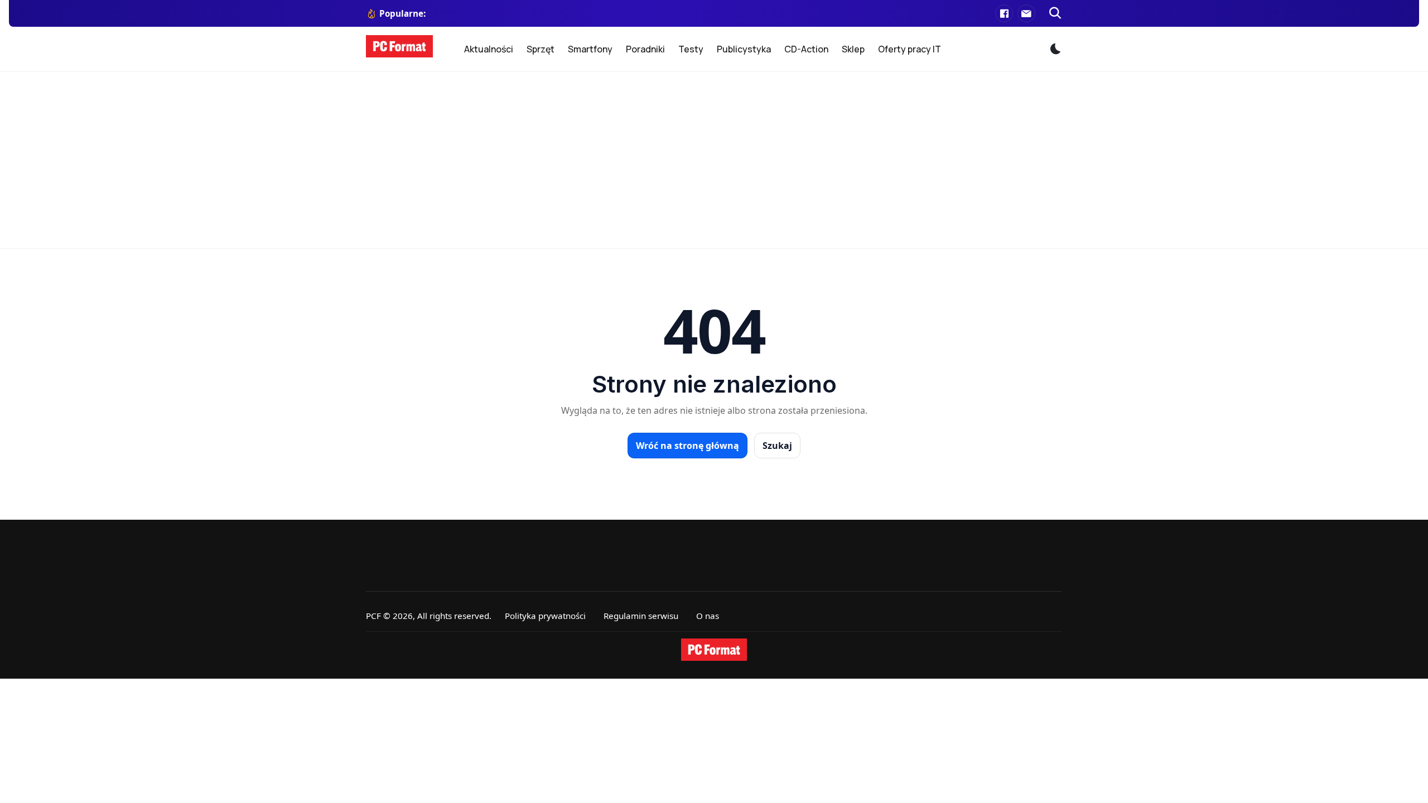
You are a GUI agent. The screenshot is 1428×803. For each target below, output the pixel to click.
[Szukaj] (1055, 13)
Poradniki (645, 49)
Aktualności (488, 49)
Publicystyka (744, 49)
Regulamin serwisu (641, 615)
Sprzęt (540, 49)
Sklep (853, 49)
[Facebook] (1004, 13)
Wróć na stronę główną (687, 445)
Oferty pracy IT (909, 49)
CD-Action (806, 49)
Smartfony (590, 49)
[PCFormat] (714, 649)
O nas (707, 615)
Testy (690, 49)
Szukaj (777, 445)
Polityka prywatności (545, 615)
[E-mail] (1026, 13)
